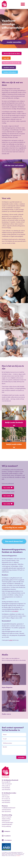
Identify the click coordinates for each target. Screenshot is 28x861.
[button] (22, 4)
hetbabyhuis (7, 831)
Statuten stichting (6, 819)
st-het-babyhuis (8, 840)
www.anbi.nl (15, 611)
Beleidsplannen (6, 820)
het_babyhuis (7, 835)
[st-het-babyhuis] (3, 840)
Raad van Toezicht (6, 817)
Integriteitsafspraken (7, 824)
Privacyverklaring (6, 826)
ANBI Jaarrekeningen (7, 822)
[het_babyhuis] (3, 836)
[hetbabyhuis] (3, 831)
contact (11, 640)
